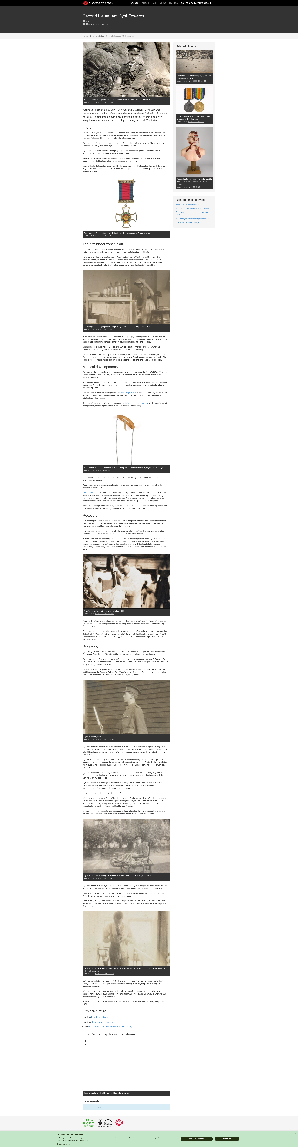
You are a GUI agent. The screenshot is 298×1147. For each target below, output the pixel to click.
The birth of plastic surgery (102, 1021)
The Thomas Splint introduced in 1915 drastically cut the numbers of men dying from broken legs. (124, 467)
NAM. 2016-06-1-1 (195, 187)
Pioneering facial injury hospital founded (192, 218)
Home (85, 36)
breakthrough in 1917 (128, 392)
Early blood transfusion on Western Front (192, 208)
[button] (116, 1144)
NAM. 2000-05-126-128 (104, 739)
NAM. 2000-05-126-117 (104, 613)
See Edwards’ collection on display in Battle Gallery (110, 1026)
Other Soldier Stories (99, 1017)
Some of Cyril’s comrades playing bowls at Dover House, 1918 (194, 77)
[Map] (126, 1064)
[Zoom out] (85, 1044)
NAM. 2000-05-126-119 (104, 973)
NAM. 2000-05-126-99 (197, 81)
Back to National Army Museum (195, 3)
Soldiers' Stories (97, 36)
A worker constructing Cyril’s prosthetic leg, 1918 (104, 611)
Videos (163, 3)
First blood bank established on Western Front (192, 213)
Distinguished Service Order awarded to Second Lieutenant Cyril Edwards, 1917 (117, 233)
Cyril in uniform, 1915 (92, 736)
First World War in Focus (100, 3)
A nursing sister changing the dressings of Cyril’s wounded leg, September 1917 (117, 326)
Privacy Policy (83, 1140)
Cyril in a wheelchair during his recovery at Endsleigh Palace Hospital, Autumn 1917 (118, 875)
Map (154, 3)
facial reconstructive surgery (136, 403)
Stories (134, 3)
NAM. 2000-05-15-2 (196, 121)
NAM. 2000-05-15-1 (103, 235)
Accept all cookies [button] (197, 1139)
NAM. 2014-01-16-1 (103, 470)
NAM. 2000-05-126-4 (103, 878)
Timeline (145, 3)
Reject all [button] (227, 1139)
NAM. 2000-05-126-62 (104, 102)
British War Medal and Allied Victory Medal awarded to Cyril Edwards (194, 117)
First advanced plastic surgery (188, 222)
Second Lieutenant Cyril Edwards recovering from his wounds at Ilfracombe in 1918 (118, 99)
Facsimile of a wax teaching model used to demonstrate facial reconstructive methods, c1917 (194, 182)
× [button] (295, 1133)
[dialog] (149, 1139)
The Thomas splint (90, 492)
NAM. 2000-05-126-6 (103, 329)
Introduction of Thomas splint (188, 204)
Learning (173, 3)
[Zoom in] (85, 1041)
